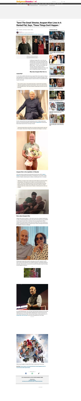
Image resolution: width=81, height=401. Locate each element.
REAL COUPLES (50, 3)
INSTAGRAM (28, 34)
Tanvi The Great (25, 29)
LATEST (18, 3)
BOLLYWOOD (24, 3)
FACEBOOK (25, 34)
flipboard (30, 380)
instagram (24, 381)
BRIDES (40, 3)
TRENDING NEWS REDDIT (41, 34)
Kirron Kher (28, 29)
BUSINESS (46, 3)
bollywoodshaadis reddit (30, 381)
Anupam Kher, (21, 315)
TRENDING (21, 3)
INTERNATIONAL (33, 3)
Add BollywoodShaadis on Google (32, 57)
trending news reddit (38, 381)
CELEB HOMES (54, 3)
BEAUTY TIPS (58, 3)
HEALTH (62, 3)
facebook (34, 380)
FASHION (43, 3)
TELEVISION (28, 3)
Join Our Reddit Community (43, 5)
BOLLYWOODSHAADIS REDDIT (33, 34)
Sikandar (32, 29)
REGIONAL (37, 3)
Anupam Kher (20, 29)
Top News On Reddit (52, 5)
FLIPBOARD (21, 34)
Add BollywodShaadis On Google (33, 5)
